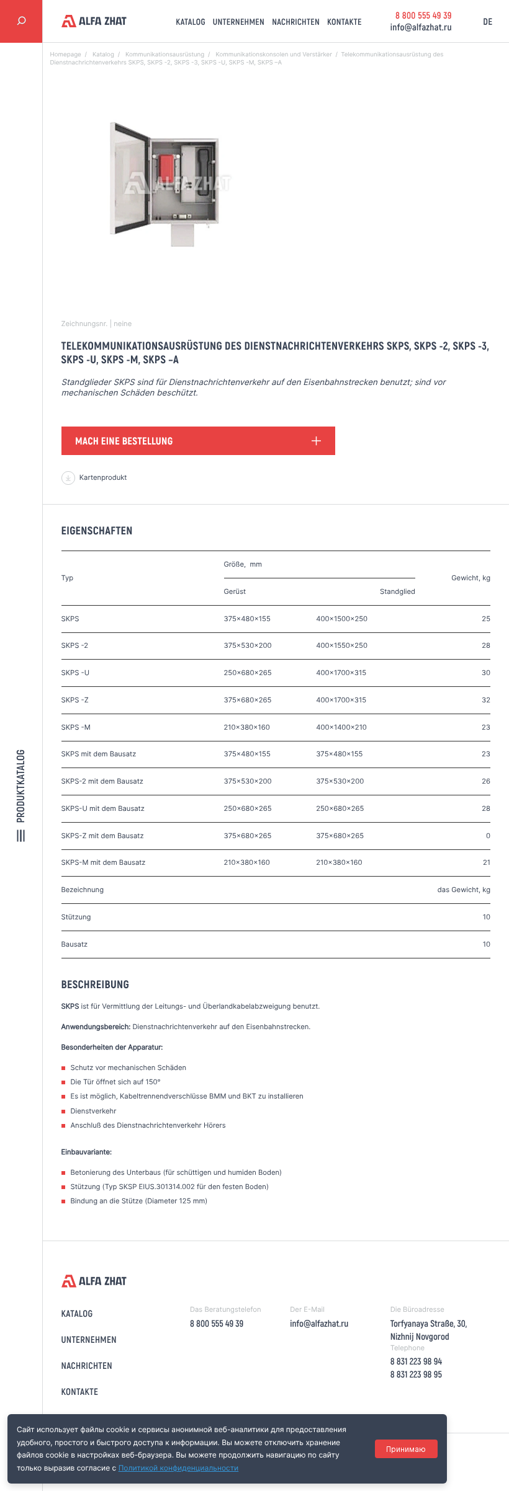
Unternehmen (238, 21)
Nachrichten (296, 21)
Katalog (190, 21)
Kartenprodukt (103, 477)
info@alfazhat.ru (421, 26)
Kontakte (344, 21)
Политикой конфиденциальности (179, 1467)
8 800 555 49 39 (423, 14)
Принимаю (406, 1449)
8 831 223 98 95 (416, 1373)
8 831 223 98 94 (416, 1360)
